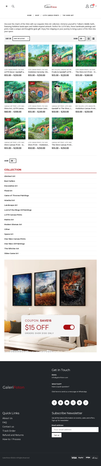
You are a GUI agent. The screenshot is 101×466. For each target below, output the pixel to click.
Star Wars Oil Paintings (14, 244)
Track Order (9, 430)
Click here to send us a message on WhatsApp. (69, 391)
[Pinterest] (60, 402)
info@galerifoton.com (60, 377)
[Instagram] (73, 402)
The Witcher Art (11, 248)
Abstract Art (9, 176)
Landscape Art (10, 205)
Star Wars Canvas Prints (14, 239)
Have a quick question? (60, 386)
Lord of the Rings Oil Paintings (18, 210)
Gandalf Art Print (67, 69)
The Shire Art (22, 69)
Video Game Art (11, 253)
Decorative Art (10, 186)
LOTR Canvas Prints (10, 69)
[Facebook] (54, 402)
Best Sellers (56, 69)
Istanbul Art (9, 200)
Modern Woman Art (13, 224)
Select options (21, 49)
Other (7, 229)
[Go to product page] (14, 56)
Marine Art (9, 220)
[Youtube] (66, 402)
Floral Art (8, 191)
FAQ (4, 422)
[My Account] (87, 6)
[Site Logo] (50, 6)
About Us (7, 418)
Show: (76, 38)
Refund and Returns (13, 434)
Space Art (8, 234)
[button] (6, 6)
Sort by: (8, 38)
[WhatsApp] (85, 402)
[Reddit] (79, 402)
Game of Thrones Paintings (16, 195)
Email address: (58, 425)
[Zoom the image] (13, 387)
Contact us (8, 426)
